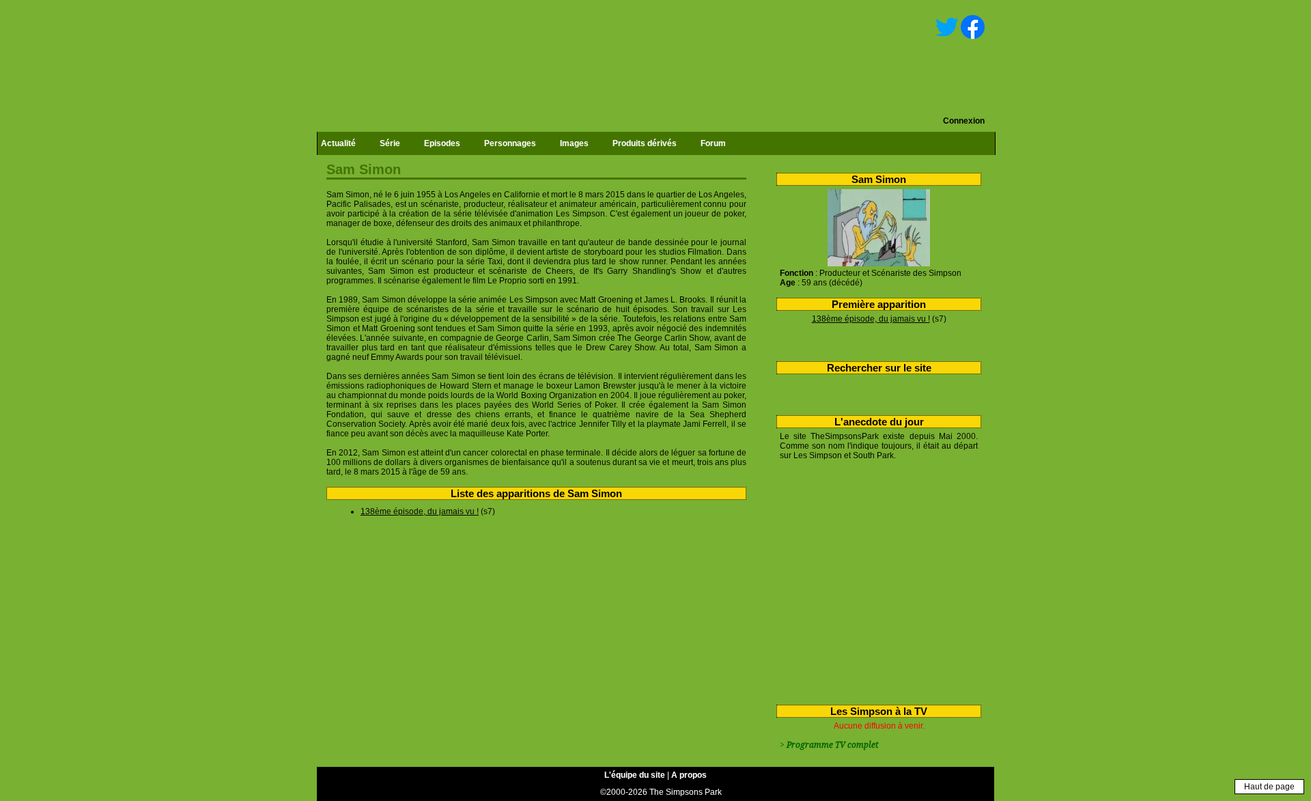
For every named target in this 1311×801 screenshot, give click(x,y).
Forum (713, 143)
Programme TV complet (832, 745)
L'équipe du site (634, 775)
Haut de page (1269, 786)
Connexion (964, 121)
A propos (689, 775)
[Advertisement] (873, 579)
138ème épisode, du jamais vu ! (871, 319)
